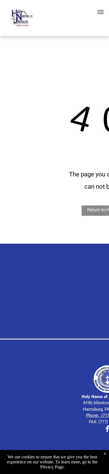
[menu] (100, 12)
